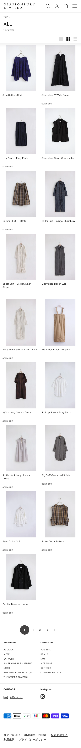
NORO (7, 668)
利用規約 (9, 739)
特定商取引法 (59, 735)
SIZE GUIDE (46, 663)
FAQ (42, 658)
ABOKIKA (9, 649)
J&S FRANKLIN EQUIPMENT (18, 663)
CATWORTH (9, 658)
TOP (6, 17)
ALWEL (7, 654)
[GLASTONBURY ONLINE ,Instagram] (42, 696)
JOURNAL (45, 649)
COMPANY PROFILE (50, 672)
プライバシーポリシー (32, 739)
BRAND (44, 654)
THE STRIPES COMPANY (16, 677)
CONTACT (45, 668)
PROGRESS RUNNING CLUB (18, 672)
